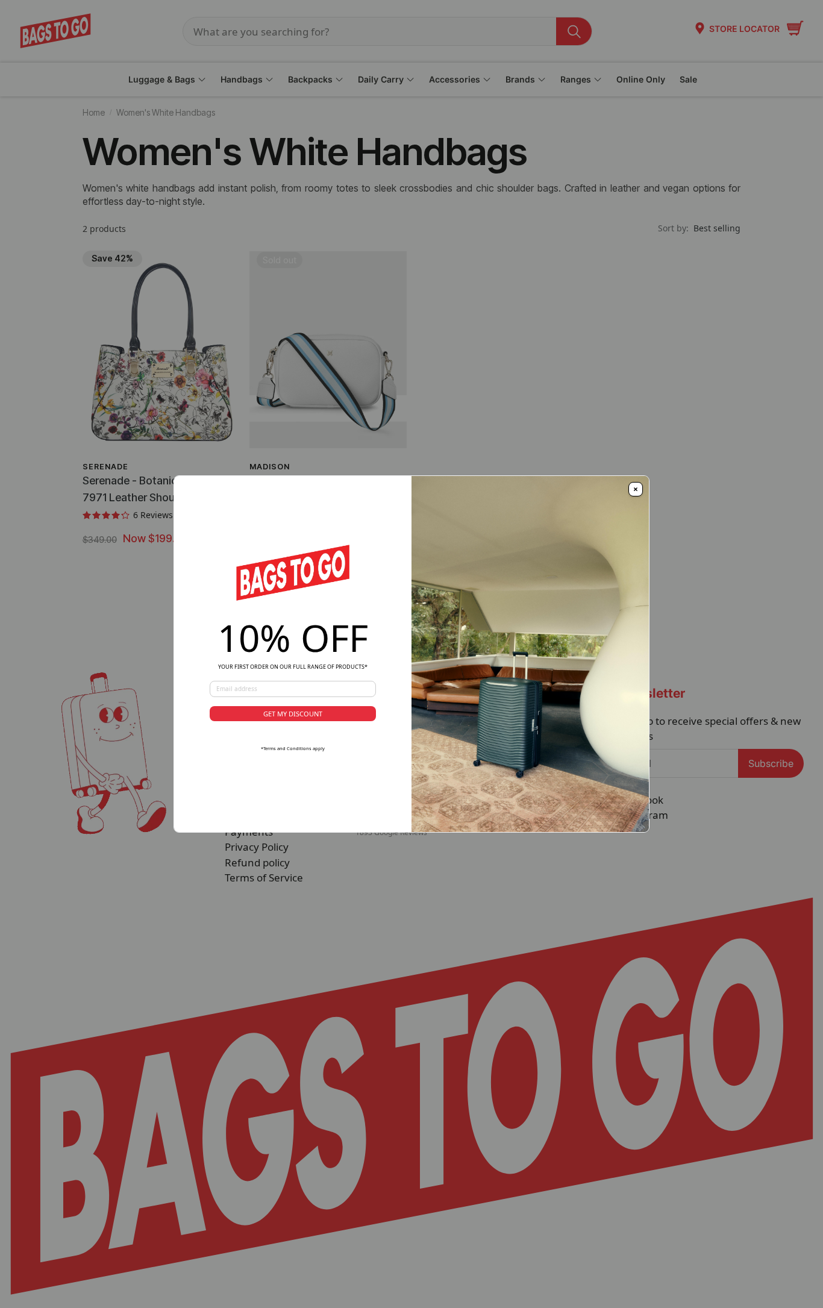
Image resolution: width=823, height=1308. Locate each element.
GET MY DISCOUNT (292, 713)
